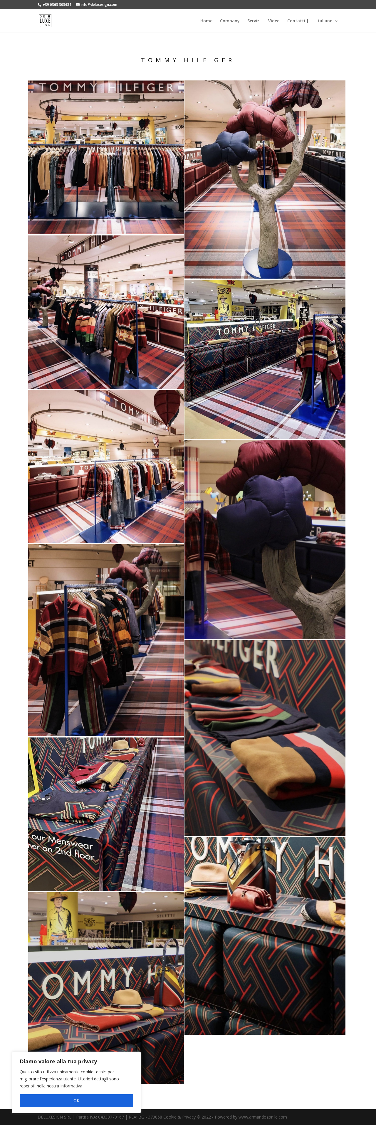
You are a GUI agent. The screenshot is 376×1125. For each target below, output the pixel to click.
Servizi (254, 21)
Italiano (324, 21)
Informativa (71, 1086)
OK (76, 1100)
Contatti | (298, 21)
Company (230, 21)
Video (274, 21)
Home (206, 21)
